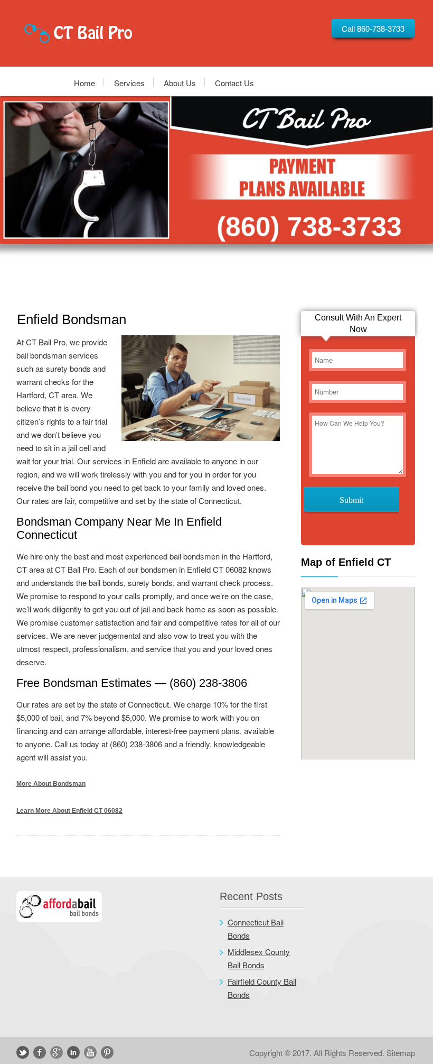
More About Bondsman (51, 783)
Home (84, 82)
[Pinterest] (107, 1052)
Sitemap (401, 1052)
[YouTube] (90, 1052)
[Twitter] (22, 1052)
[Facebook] (39, 1052)
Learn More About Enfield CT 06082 (69, 810)
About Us (180, 82)
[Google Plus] (56, 1052)
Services (129, 82)
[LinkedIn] (73, 1052)
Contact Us (234, 82)
